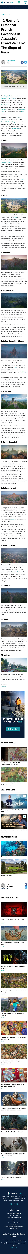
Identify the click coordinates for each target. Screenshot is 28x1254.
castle (22, 179)
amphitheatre (16, 129)
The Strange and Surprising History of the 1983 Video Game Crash (12, 1085)
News (14, 1219)
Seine (3, 109)
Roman (12, 519)
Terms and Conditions (14, 1223)
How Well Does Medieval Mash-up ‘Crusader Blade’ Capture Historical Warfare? (13, 1109)
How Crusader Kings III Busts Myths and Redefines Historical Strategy (12, 763)
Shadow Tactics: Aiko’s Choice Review (11, 1132)
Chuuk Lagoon (5, 857)
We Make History (14, 1215)
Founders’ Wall (14, 1228)
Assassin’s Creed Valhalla (8, 98)
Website (8, 64)
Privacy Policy (14, 1225)
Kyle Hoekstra (11, 60)
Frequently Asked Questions (14, 1213)
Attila (15, 367)
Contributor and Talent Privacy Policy (14, 1226)
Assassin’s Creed (6, 162)
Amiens (14, 217)
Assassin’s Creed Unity (8, 122)
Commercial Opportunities (14, 1217)
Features (3, 686)
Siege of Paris (8, 96)
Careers (14, 1221)
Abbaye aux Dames (6, 875)
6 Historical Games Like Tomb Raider (11, 1177)
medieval (15, 572)
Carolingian (4, 105)
